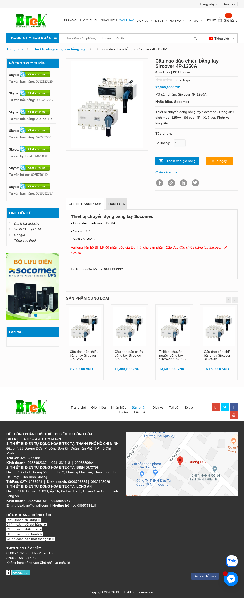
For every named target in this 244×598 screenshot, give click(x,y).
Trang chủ (72, 20)
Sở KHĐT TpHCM (27, 229)
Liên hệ (210, 20)
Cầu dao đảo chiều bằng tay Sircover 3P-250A (218, 355)
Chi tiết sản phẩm (85, 204)
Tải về (159, 20)
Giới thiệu (90, 20)
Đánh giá (116, 204)
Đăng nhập (208, 4)
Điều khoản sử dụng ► (23, 520)
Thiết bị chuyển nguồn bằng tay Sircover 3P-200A (172, 355)
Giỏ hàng (231, 20)
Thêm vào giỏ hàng (181, 161)
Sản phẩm (126, 20)
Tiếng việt (222, 38)
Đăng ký (229, 4)
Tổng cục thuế (25, 240)
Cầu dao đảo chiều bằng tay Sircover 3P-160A (129, 355)
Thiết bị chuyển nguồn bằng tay (59, 49)
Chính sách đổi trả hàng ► (26, 524)
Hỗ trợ (175, 20)
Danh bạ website (26, 223)
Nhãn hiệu (109, 20)
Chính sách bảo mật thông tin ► (30, 539)
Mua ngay (219, 161)
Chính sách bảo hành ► (24, 534)
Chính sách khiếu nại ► (24, 529)
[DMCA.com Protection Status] (18, 572)
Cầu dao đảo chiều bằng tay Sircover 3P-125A (84, 355)
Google (19, 235)
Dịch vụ (142, 20)
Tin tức (192, 20)
